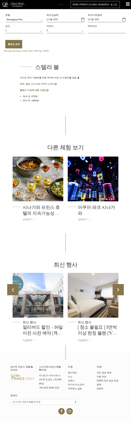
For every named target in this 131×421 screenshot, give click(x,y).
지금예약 (28, 340)
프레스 (71, 380)
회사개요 (72, 372)
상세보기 (28, 219)
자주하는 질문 (75, 388)
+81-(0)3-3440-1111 (49, 387)
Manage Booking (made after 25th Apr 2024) (26, 51)
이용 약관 (101, 376)
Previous (12, 289)
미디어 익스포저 (76, 384)
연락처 (100, 388)
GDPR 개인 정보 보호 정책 (107, 382)
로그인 (113, 4)
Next (118, 289)
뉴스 (70, 376)
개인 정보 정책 (104, 372)
